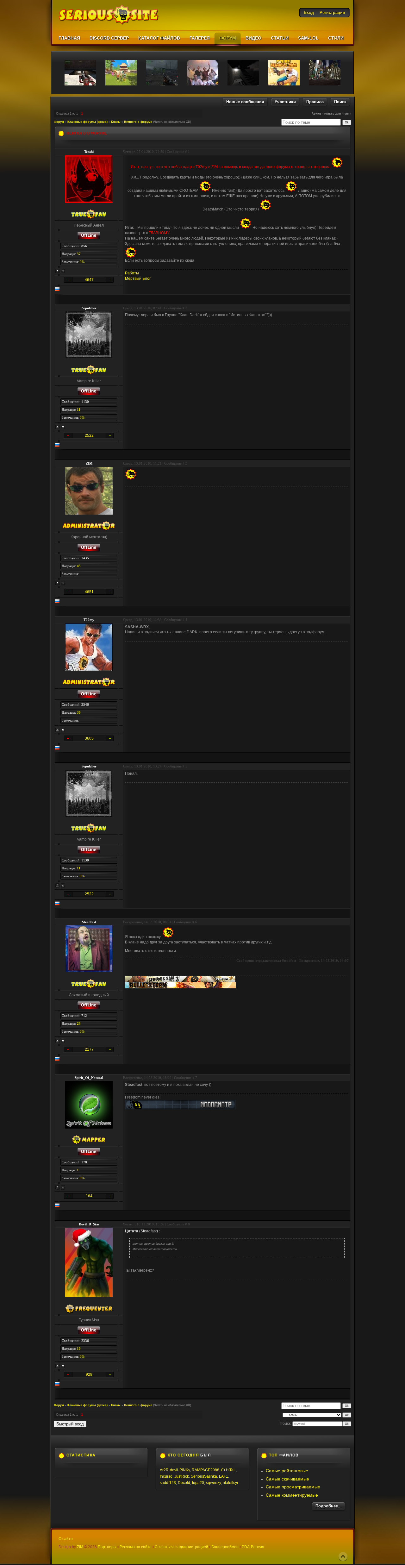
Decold (184, 1482)
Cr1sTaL (228, 1470)
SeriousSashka (204, 1476)
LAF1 (223, 1476)
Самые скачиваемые (287, 1478)
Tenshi (89, 151)
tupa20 (198, 1482)
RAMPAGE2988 (205, 1470)
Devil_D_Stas (89, 1224)
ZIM (89, 463)
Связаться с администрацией (181, 1547)
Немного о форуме (138, 121)
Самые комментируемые (292, 1495)
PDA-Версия (253, 1547)
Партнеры (107, 1547)
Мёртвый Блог (138, 278)
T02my (89, 620)
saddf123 (168, 1482)
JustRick (181, 1476)
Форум (59, 121)
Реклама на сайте (136, 1547)
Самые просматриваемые (293, 1486)
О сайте (66, 1539)
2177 (89, 1049)
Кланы (116, 121)
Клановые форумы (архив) (87, 121)
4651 (89, 592)
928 (89, 1374)
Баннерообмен (225, 1547)
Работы (132, 273)
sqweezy (213, 1482)
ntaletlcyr (230, 1482)
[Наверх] (343, 1556)
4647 (89, 280)
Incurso (166, 1476)
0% (82, 262)
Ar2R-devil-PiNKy (175, 1470)
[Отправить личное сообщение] (62, 271)
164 (89, 1196)
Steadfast (89, 922)
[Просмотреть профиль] (57, 271)
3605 (89, 738)
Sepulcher (89, 308)
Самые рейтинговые (287, 1470)
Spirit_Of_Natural (89, 1078)
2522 (89, 435)
